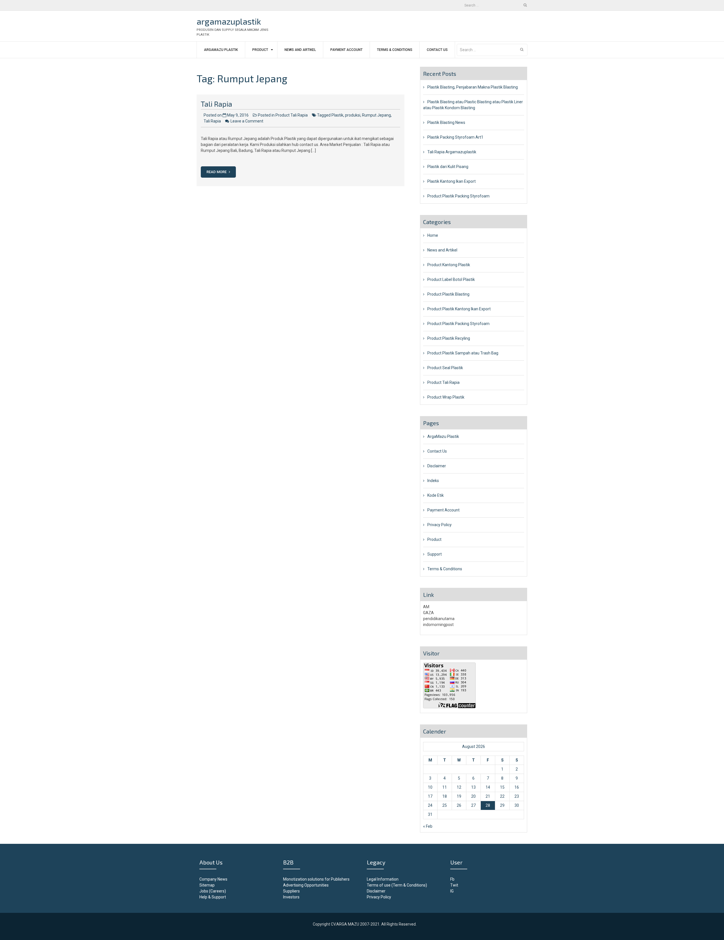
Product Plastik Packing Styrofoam (458, 196)
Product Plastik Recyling (448, 338)
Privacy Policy (439, 524)
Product (260, 50)
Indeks (433, 480)
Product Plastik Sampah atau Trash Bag (462, 353)
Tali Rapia (216, 104)
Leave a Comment (246, 121)
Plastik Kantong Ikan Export (451, 181)
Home (432, 235)
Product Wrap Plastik (445, 397)
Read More (216, 172)
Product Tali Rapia (291, 115)
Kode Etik (435, 495)
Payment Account (346, 50)
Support (434, 554)
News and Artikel (300, 50)
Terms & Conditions (394, 50)
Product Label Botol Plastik (451, 279)
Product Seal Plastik (445, 367)
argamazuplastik (229, 21)
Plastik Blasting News (446, 122)
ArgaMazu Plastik (221, 50)
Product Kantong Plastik (448, 265)
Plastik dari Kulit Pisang (447, 166)
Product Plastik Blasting (448, 294)
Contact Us (437, 50)
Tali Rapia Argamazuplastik (451, 152)
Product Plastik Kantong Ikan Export (459, 309)
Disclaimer (436, 466)
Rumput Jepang (376, 115)
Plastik (337, 115)
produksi (352, 115)
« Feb (427, 826)
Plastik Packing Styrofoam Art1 (455, 137)
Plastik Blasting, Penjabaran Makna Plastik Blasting (472, 87)
